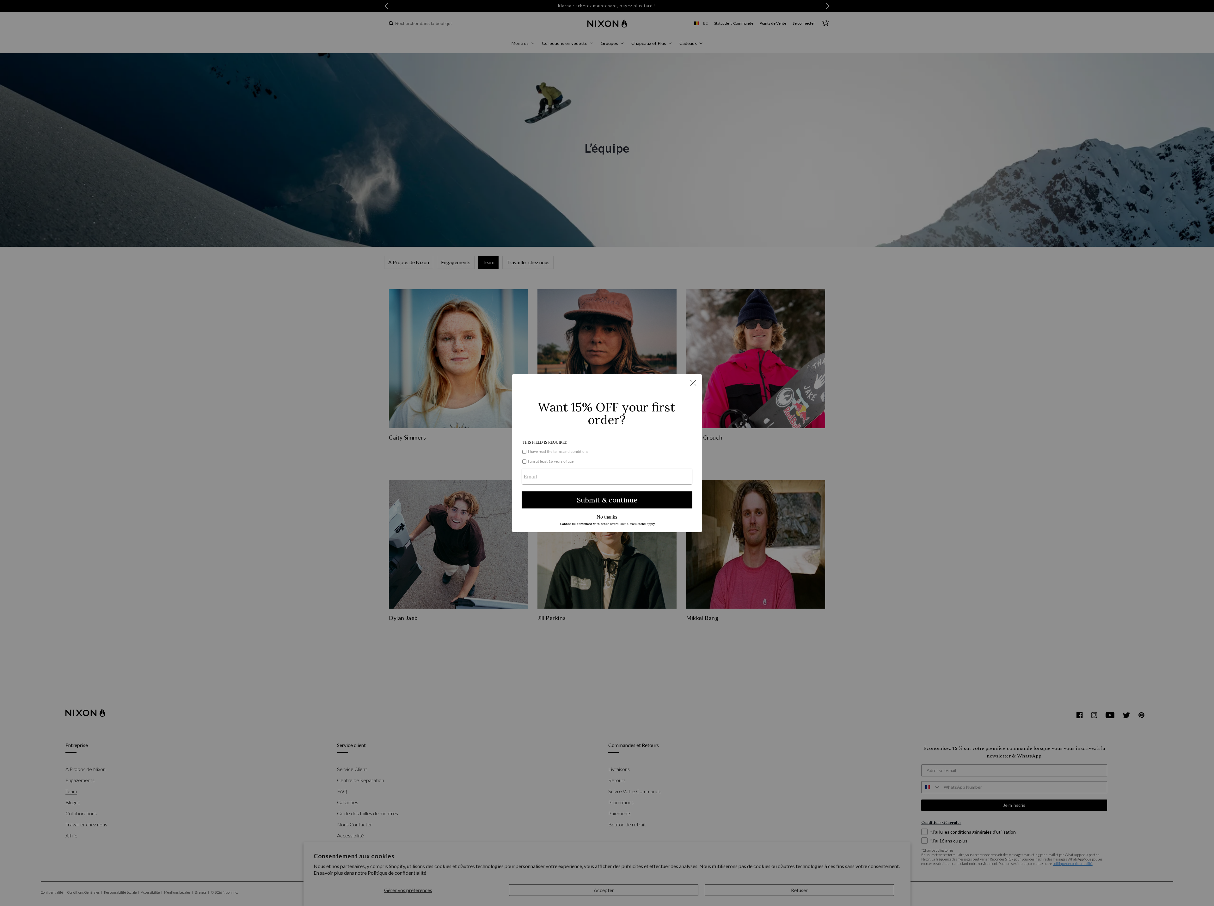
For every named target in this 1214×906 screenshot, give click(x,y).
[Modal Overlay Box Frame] (607, 453)
